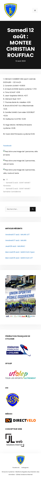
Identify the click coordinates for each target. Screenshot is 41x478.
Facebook (7, 145)
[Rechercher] (33, 209)
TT (7, 179)
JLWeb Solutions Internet (24, 474)
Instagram (25, 468)
